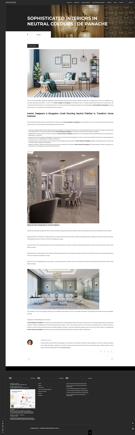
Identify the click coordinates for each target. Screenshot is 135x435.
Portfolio (76, 2)
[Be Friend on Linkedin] (108, 352)
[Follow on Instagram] (111, 352)
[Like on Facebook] (104, 352)
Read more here (66, 347)
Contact (121, 2)
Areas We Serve (42, 391)
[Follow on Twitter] (101, 352)
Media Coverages (86, 2)
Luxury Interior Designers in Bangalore (77, 390)
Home (39, 383)
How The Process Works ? (98, 2)
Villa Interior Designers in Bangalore (77, 388)
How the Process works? (44, 389)
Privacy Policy (54, 428)
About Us (69, 2)
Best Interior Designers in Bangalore (77, 383)
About (40, 385)
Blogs (115, 2)
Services (109, 2)
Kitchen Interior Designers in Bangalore (77, 392)
